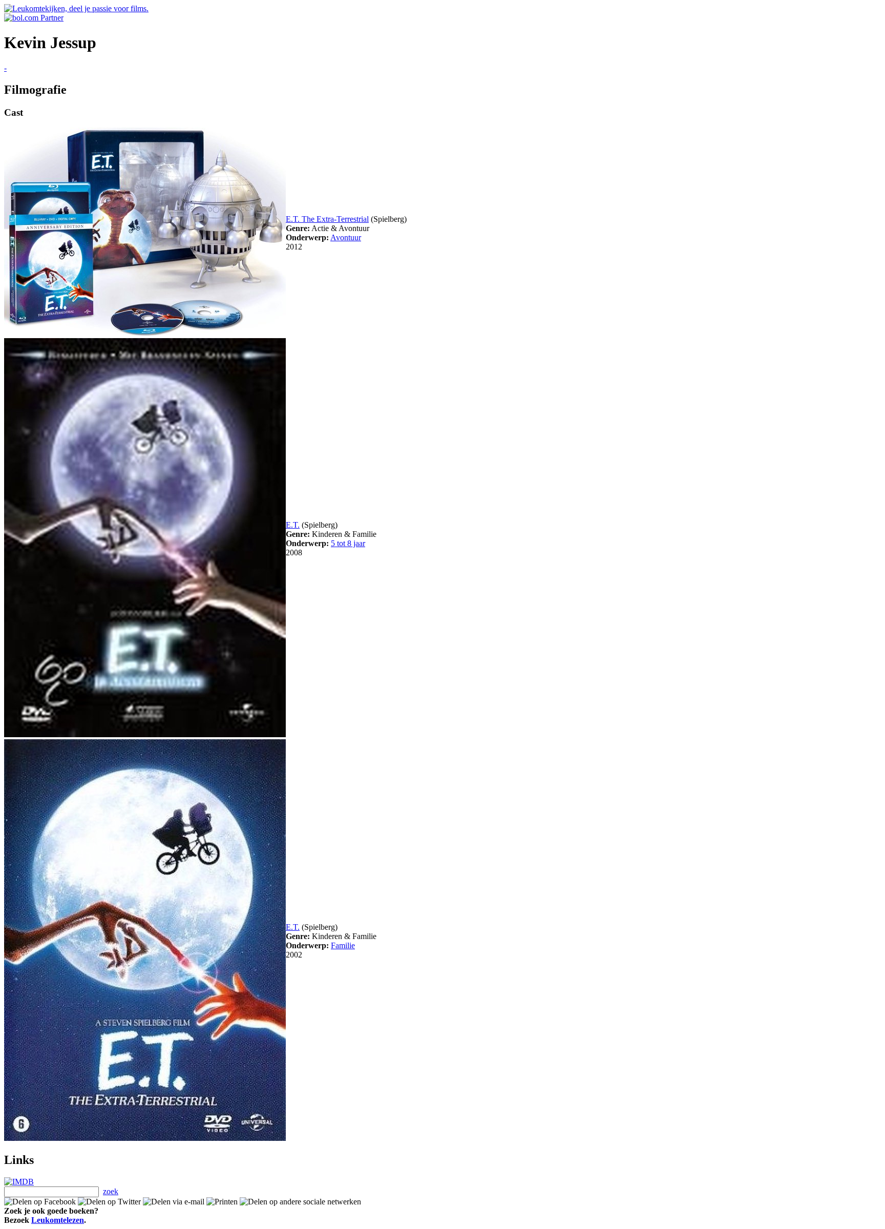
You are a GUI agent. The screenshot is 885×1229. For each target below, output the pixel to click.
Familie (343, 945)
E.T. (293, 524)
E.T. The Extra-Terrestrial (327, 219)
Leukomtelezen (57, 1220)
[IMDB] (19, 1181)
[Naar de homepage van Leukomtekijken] (76, 8)
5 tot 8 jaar (348, 543)
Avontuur (345, 237)
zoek (110, 1191)
